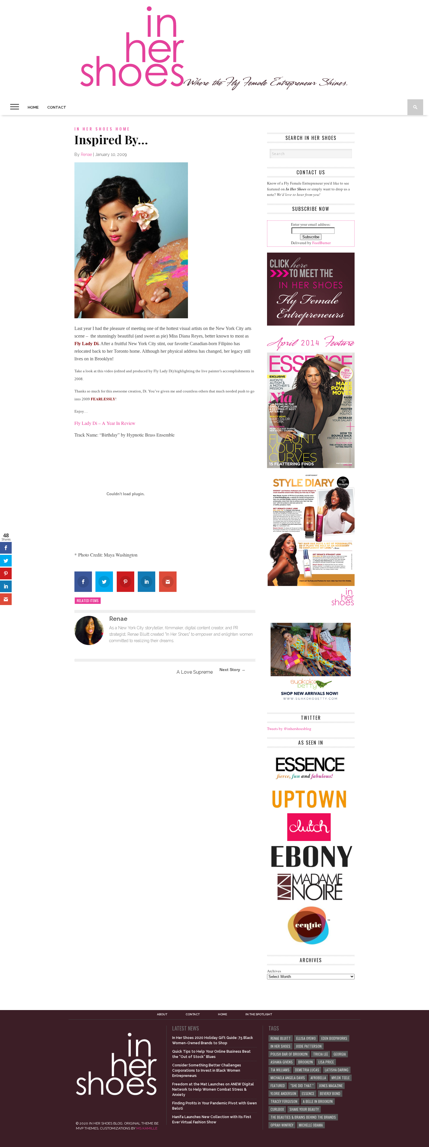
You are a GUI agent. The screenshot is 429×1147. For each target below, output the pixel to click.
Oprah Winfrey (282, 1124)
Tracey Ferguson (284, 1101)
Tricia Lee (320, 1054)
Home (33, 107)
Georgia (340, 1054)
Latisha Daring (336, 1069)
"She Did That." (301, 1085)
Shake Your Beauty (304, 1109)
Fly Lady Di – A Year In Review (104, 423)
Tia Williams (280, 1069)
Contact (56, 107)
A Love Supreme (195, 672)
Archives (274, 971)
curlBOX (277, 1109)
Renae (86, 154)
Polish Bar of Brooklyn (289, 1054)
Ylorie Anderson (283, 1093)
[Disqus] (164, 759)
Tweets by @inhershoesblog (289, 728)
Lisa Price (326, 1061)
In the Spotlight (258, 1014)
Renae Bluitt (281, 1038)
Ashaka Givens (282, 1061)
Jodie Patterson (309, 1046)
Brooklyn (305, 1061)
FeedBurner (321, 242)
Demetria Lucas (307, 1069)
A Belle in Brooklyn (318, 1101)
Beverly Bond (330, 1093)
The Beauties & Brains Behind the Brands (303, 1117)
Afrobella (318, 1077)
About (162, 1014)
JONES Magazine (331, 1085)
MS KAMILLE (146, 1128)
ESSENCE (308, 1093)
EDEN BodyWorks (334, 1038)
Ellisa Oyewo (306, 1038)
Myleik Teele (341, 1077)
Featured (278, 1085)
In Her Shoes (280, 1046)
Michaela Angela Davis (288, 1077)
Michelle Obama (311, 1124)
